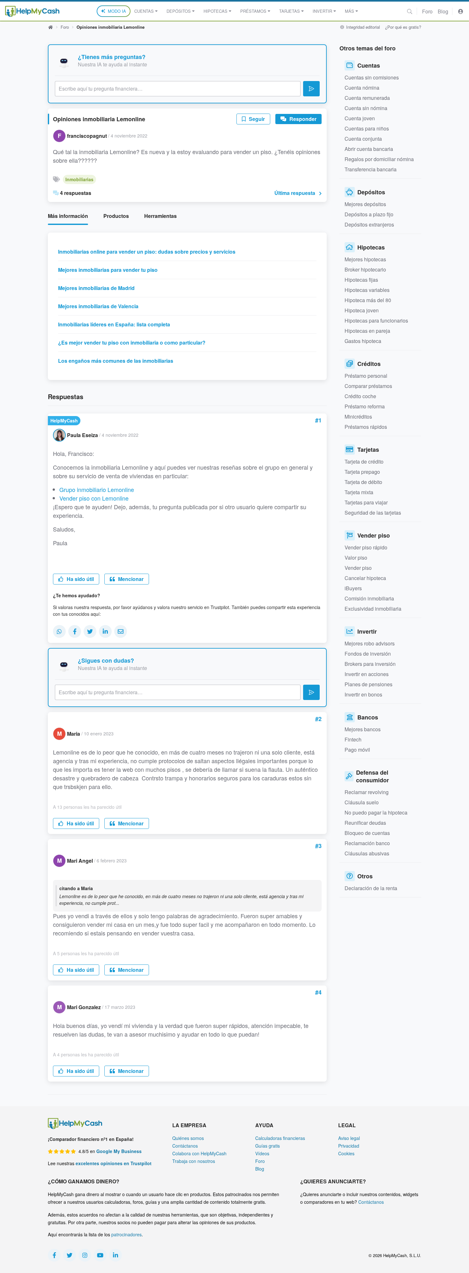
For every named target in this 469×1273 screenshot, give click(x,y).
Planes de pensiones (368, 684)
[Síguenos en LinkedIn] (115, 1255)
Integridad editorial (362, 27)
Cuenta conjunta (363, 138)
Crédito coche (360, 396)
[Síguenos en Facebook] (54, 1255)
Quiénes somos (188, 1138)
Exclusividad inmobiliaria (373, 608)
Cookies (346, 1153)
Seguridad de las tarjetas (373, 512)
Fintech (353, 739)
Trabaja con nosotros (193, 1161)
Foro (427, 11)
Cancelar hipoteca (365, 578)
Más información (68, 216)
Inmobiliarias (79, 179)
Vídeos (262, 1153)
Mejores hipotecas (365, 259)
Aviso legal (349, 1138)
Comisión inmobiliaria (369, 598)
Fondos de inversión (368, 653)
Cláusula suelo (362, 802)
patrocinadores (126, 1234)
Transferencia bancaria (371, 169)
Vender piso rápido (366, 547)
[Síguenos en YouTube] (100, 1255)
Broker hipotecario (365, 269)
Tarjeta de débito (363, 482)
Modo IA (117, 11)
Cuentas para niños (367, 128)
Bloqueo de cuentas (367, 833)
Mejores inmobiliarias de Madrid (96, 288)
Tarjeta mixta (359, 492)
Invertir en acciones (367, 674)
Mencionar (130, 579)
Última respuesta (294, 193)
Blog (443, 11)
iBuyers (353, 588)
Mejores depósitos (365, 204)
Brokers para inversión (370, 663)
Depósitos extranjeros (369, 224)
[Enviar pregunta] (311, 88)
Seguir (256, 119)
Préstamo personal (366, 375)
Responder (302, 119)
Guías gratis (267, 1146)
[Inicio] (32, 11)
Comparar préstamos (368, 386)
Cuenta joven (360, 118)
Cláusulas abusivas (367, 853)
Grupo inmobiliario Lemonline (96, 489)
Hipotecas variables (367, 290)
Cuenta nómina (362, 87)
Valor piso (356, 557)
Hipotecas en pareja (367, 330)
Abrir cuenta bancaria (369, 149)
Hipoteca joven (362, 310)
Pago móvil (357, 749)
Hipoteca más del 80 (368, 300)
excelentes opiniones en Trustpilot (114, 1163)
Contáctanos (185, 1146)
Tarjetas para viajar (366, 502)
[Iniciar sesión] (461, 11)
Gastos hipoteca (363, 341)
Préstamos (253, 11)
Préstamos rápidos (366, 426)
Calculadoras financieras (280, 1138)
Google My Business (119, 1151)
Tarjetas (289, 11)
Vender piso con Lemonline (94, 498)
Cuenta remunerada (367, 97)
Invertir (322, 11)
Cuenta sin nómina (366, 108)
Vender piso (358, 567)
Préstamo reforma (365, 406)
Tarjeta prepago (362, 471)
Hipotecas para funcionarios (376, 320)
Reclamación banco (367, 843)
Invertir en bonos (363, 694)
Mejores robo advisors (370, 643)
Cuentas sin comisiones (372, 77)
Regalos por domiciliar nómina (379, 159)
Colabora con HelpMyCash (199, 1153)
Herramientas (160, 216)
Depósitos (179, 11)
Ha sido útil (79, 579)
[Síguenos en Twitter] (69, 1255)
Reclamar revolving (367, 792)
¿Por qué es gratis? (403, 27)
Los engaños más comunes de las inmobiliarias (115, 360)
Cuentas (144, 11)
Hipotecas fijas (361, 279)
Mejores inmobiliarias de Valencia (98, 306)
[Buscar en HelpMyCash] (409, 11)
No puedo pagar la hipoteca (376, 812)
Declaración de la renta (371, 888)
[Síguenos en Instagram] (84, 1255)
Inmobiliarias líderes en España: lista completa (114, 324)
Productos (116, 216)
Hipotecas (215, 11)
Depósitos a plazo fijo (369, 214)
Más (349, 11)
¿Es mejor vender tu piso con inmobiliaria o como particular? (131, 342)
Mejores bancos (363, 729)
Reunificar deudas (365, 822)
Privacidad (348, 1146)
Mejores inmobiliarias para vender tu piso (108, 269)
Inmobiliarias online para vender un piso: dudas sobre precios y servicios (146, 251)
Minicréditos (358, 416)
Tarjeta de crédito (364, 461)
